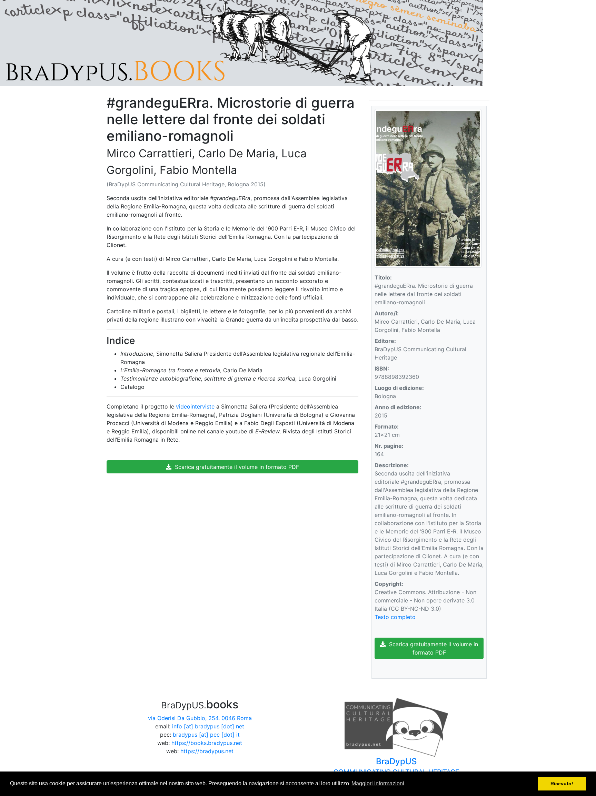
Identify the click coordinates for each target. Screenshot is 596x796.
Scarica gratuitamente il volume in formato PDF (235, 466)
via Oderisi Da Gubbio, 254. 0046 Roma (200, 718)
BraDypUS (396, 766)
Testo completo (395, 616)
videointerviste (195, 406)
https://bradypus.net (207, 751)
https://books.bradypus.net (206, 742)
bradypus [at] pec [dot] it (206, 734)
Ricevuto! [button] (561, 783)
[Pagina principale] (241, 42)
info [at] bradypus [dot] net (208, 726)
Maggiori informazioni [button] (377, 783)
